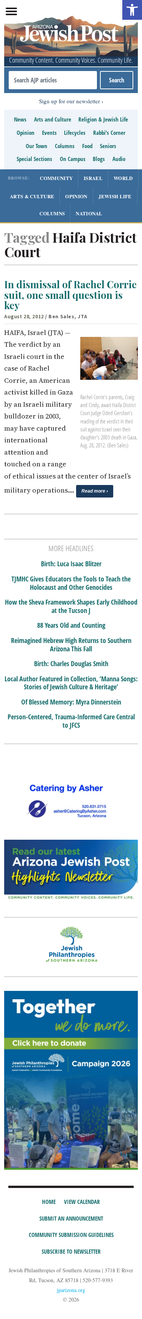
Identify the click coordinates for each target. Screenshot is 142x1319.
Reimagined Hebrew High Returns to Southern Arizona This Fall (71, 645)
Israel (93, 178)
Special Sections (34, 159)
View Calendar (82, 1201)
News (20, 119)
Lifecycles (75, 132)
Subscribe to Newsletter (71, 1251)
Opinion (25, 132)
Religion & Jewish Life (103, 119)
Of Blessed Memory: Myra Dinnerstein (71, 702)
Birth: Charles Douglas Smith (71, 664)
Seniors (108, 146)
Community (56, 178)
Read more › (94, 491)
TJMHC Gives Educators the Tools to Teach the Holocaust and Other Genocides (71, 583)
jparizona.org (71, 1290)
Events (49, 132)
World (123, 178)
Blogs (99, 159)
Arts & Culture (32, 196)
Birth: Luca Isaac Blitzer (71, 564)
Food (87, 146)
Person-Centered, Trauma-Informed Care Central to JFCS (71, 721)
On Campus (73, 159)
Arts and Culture (52, 119)
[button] (132, 10)
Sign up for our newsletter (69, 101)
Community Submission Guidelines (71, 1234)
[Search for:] (53, 80)
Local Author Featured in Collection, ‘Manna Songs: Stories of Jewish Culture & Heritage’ (71, 683)
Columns (65, 146)
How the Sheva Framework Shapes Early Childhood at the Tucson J (71, 606)
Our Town (36, 146)
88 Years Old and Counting (71, 625)
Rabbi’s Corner (109, 132)
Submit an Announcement (71, 1218)
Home (49, 1201)
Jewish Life (115, 196)
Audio (118, 159)
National (89, 213)
